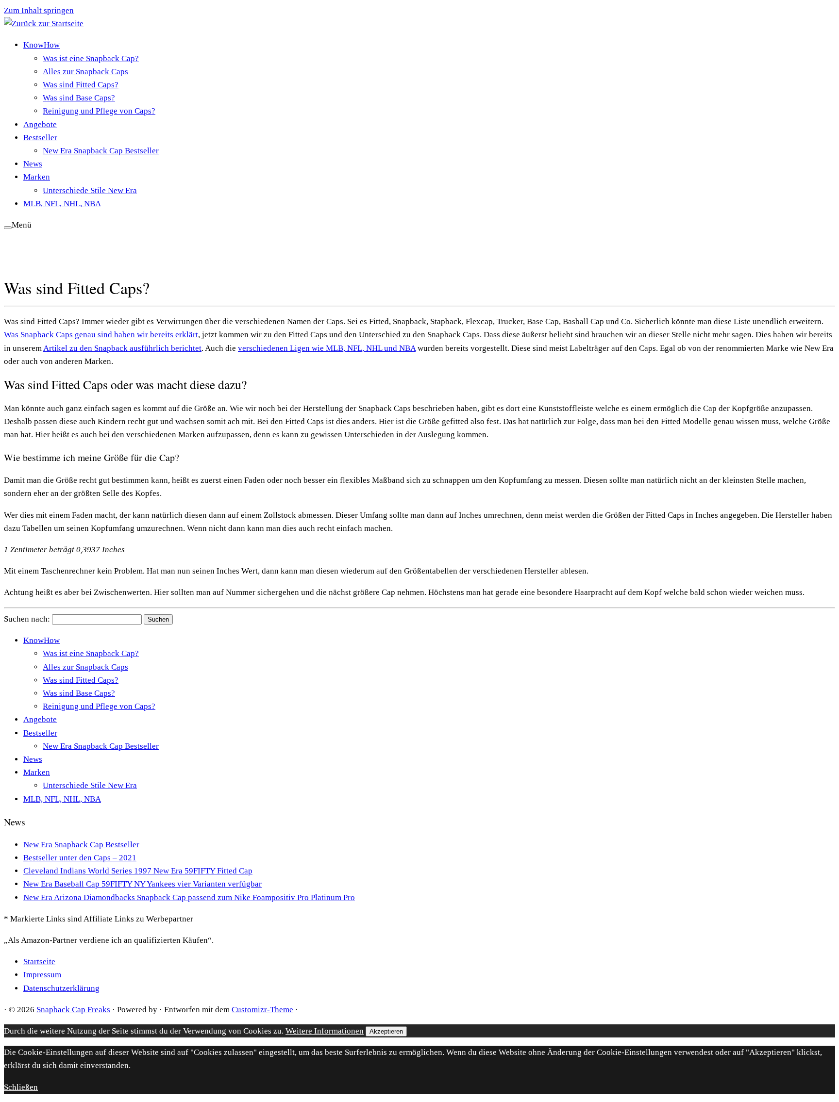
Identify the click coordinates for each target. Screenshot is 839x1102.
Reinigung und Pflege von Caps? (99, 110)
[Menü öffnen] (8, 227)
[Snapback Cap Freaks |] (44, 23)
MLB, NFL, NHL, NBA (62, 203)
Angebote (40, 124)
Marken (36, 176)
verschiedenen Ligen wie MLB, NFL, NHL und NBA (327, 348)
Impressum (42, 974)
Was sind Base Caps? (79, 97)
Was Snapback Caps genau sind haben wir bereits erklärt (101, 334)
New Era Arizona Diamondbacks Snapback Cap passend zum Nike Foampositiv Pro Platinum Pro (189, 897)
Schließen (21, 1087)
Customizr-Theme (262, 1009)
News (32, 163)
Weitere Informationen (324, 1031)
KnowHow (41, 44)
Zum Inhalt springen (39, 10)
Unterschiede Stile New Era (90, 190)
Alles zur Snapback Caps (85, 71)
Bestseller (40, 137)
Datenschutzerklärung (61, 988)
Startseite (39, 961)
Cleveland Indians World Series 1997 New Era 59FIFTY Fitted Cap (137, 870)
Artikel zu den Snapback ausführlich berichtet (122, 348)
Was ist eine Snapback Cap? (91, 58)
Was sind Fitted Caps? (80, 84)
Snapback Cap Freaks (73, 1009)
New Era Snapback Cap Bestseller (101, 150)
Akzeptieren (386, 1031)
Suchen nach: (27, 619)
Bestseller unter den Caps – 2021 (79, 857)
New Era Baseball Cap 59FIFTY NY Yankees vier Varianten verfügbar (142, 883)
